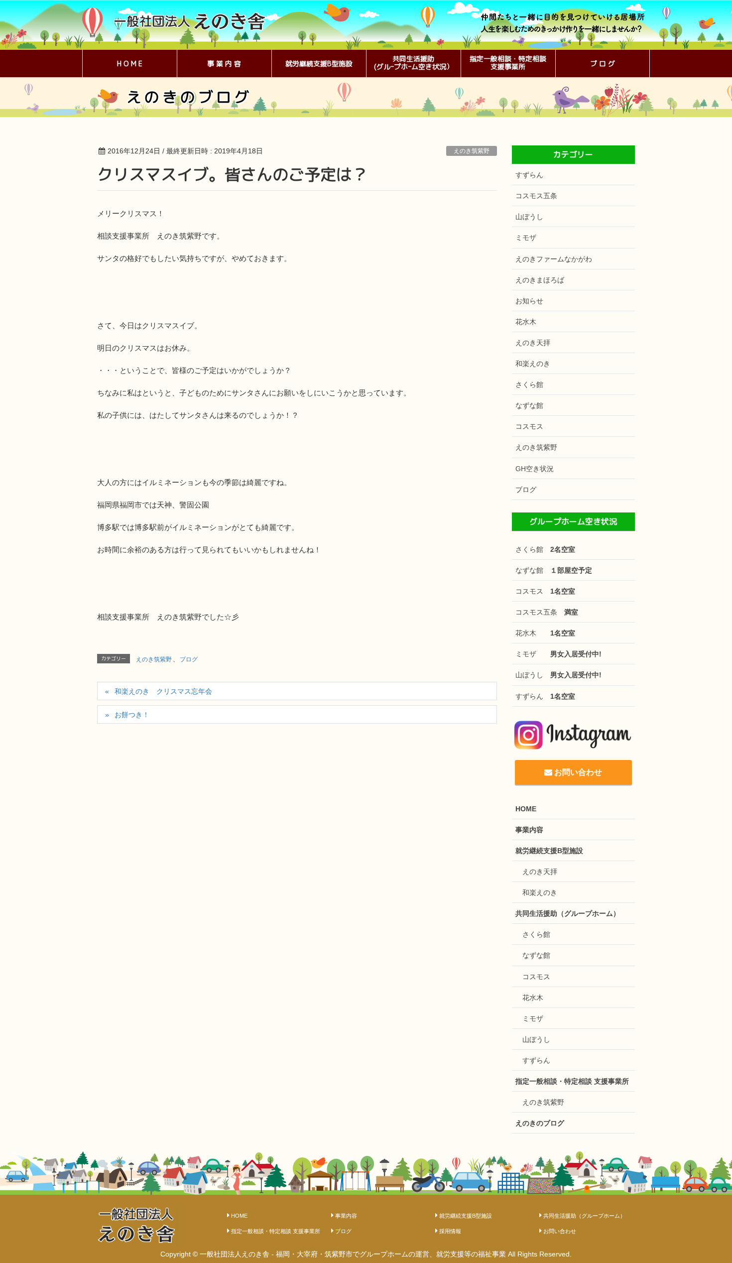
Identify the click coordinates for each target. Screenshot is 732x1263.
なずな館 (529, 405)
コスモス (529, 426)
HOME (525, 809)
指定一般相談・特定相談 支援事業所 (572, 1081)
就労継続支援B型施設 (549, 851)
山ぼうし (529, 217)
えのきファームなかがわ (553, 259)
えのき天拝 (532, 343)
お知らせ (529, 301)
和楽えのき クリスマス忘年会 (163, 691)
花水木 (525, 322)
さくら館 (529, 384)
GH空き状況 (534, 469)
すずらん (529, 175)
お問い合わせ (577, 772)
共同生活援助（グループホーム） (567, 913)
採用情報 (450, 1231)
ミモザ (525, 238)
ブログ (189, 659)
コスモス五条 (536, 196)
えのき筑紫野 (471, 150)
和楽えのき (532, 364)
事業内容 (529, 830)
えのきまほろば (539, 280)
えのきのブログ (539, 1123)
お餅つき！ (135, 715)
